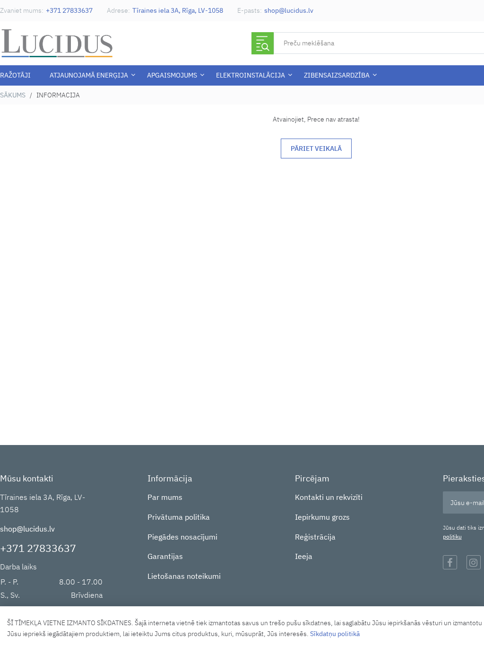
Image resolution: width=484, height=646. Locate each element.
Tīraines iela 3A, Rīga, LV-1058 (177, 10)
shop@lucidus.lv (288, 10)
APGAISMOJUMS (172, 75)
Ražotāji (15, 75)
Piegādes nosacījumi (182, 536)
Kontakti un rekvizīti (329, 497)
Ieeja (303, 556)
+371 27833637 (69, 10)
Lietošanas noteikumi (184, 576)
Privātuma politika (178, 517)
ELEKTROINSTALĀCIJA (250, 75)
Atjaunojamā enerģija (89, 75)
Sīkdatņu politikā (335, 633)
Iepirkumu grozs (322, 517)
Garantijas (165, 556)
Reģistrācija (315, 536)
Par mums (164, 497)
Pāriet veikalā (316, 148)
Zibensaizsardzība (337, 75)
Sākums (13, 95)
